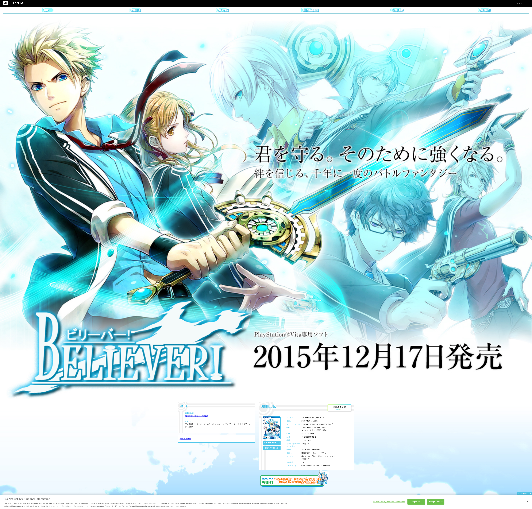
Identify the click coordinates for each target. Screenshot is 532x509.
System (222, 10)
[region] (266, 502)
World (135, 10)
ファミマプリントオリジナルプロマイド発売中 (294, 478)
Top (47, 10)
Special (484, 10)
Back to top (524, 493)
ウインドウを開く (340, 408)
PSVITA (14, 3)
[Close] (528, 501)
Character (309, 10)
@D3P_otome (185, 439)
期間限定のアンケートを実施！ (196, 416)
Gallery (397, 10)
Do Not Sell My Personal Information (389, 502)
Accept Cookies (436, 502)
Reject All (416, 502)
